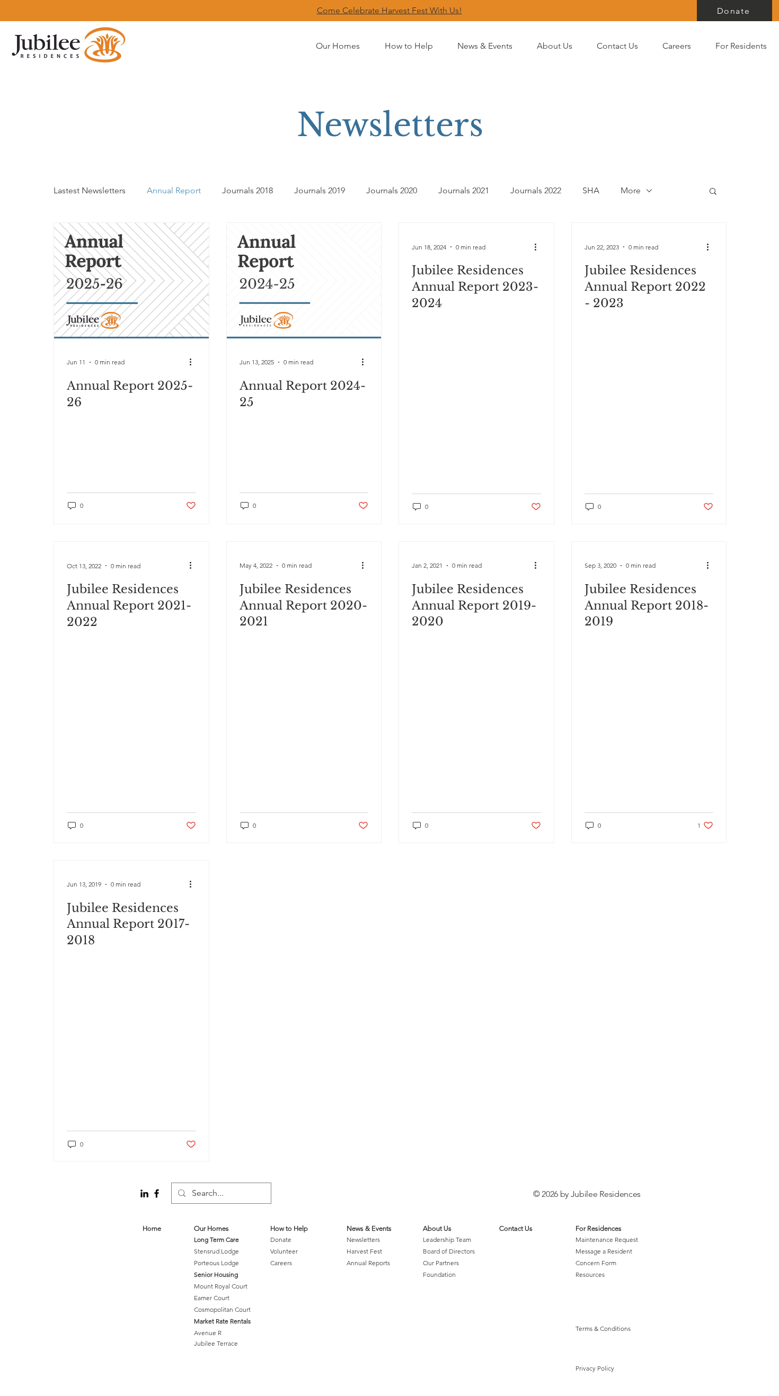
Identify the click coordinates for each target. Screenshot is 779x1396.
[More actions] (194, 362)
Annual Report (174, 190)
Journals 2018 (247, 190)
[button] (713, 192)
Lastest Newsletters (90, 190)
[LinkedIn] (144, 1193)
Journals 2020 (391, 190)
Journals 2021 (463, 190)
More (631, 190)
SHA (590, 190)
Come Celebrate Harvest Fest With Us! (389, 10)
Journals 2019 (319, 190)
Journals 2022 (535, 190)
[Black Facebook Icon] (156, 1193)
